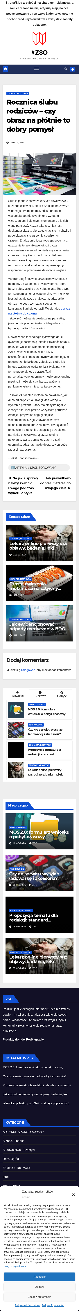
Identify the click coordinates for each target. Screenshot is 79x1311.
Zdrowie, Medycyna (18, 93)
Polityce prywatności (15, 1266)
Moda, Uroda (11, 1185)
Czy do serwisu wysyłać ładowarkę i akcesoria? (34, 876)
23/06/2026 (20, 968)
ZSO (34, 843)
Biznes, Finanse (37, 705)
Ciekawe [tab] (40, 696)
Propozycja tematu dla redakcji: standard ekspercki (44, 754)
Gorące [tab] (62, 696)
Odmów (39, 1286)
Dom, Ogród (11, 1158)
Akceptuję (40, 1276)
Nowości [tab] (18, 695)
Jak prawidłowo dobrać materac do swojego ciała (55, 483)
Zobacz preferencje (39, 1296)
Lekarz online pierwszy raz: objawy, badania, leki (38, 546)
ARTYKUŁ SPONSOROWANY (23, 1131)
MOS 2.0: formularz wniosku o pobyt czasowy (39, 834)
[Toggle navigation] (36, 69)
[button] (73, 1194)
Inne (6, 1176)
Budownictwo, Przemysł (19, 1149)
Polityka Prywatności (53, 1305)
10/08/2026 (20, 843)
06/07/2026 (20, 926)
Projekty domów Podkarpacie (23, 1039)
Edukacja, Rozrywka (40, 745)
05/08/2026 (20, 885)
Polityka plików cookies (27, 1305)
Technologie (36, 725)
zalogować (28, 670)
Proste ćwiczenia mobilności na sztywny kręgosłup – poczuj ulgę (34, 588)
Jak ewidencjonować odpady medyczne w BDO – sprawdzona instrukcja (38, 628)
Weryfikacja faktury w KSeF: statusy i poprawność (36, 1103)
